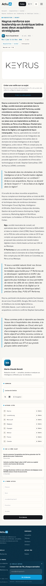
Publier (22, 4)
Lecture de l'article (11, 390)
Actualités (28, 535)
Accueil (4, 11)
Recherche (3, 554)
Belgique (8, 424)
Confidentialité (5, 582)
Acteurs (27, 545)
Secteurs (27, 541)
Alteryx (7, 433)
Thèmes (27, 538)
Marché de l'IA (8, 47)
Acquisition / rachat (16, 11)
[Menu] (41, 4)
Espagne (8, 428)
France (7, 437)
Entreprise (25, 43)
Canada (8, 441)
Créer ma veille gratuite (23, 95)
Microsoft (8, 420)
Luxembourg (9, 415)
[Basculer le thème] (36, 4)
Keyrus (7, 411)
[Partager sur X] (5, 397)
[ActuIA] (7, 4)
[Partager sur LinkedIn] (9, 397)
